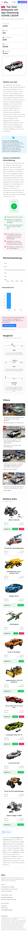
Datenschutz (4, 907)
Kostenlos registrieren (9, 325)
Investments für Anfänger (7, 887)
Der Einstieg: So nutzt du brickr (9, 889)
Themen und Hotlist (6, 891)
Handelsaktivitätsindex (7, 897)
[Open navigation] (2, 2)
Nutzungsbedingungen (7, 910)
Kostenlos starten (22, 2)
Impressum (4, 905)
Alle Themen (7, 832)
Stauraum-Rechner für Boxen (8, 899)
